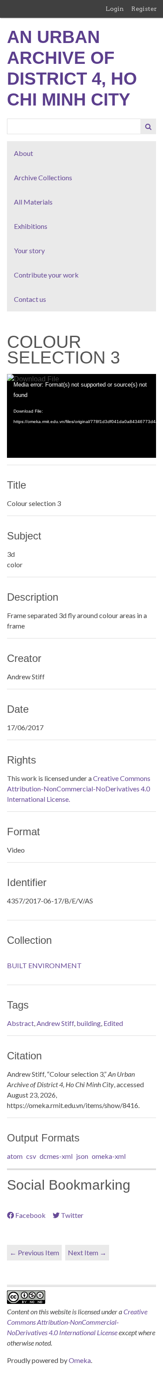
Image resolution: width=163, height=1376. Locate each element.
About (23, 153)
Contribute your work (46, 275)
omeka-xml (109, 1156)
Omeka (80, 1360)
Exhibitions (30, 226)
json (82, 1156)
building (89, 1023)
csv (31, 1156)
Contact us (30, 299)
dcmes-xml (56, 1156)
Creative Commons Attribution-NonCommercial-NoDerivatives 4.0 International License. (78, 788)
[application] (81, 416)
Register (144, 8)
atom (15, 1156)
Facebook (30, 1215)
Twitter (72, 1215)
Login (115, 8)
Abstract (20, 1023)
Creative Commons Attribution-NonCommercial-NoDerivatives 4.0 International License (77, 1321)
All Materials (33, 202)
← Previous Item (34, 1252)
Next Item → (87, 1252)
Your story (29, 250)
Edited (113, 1023)
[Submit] (148, 126)
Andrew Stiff (55, 1023)
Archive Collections (43, 177)
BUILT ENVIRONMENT (44, 965)
